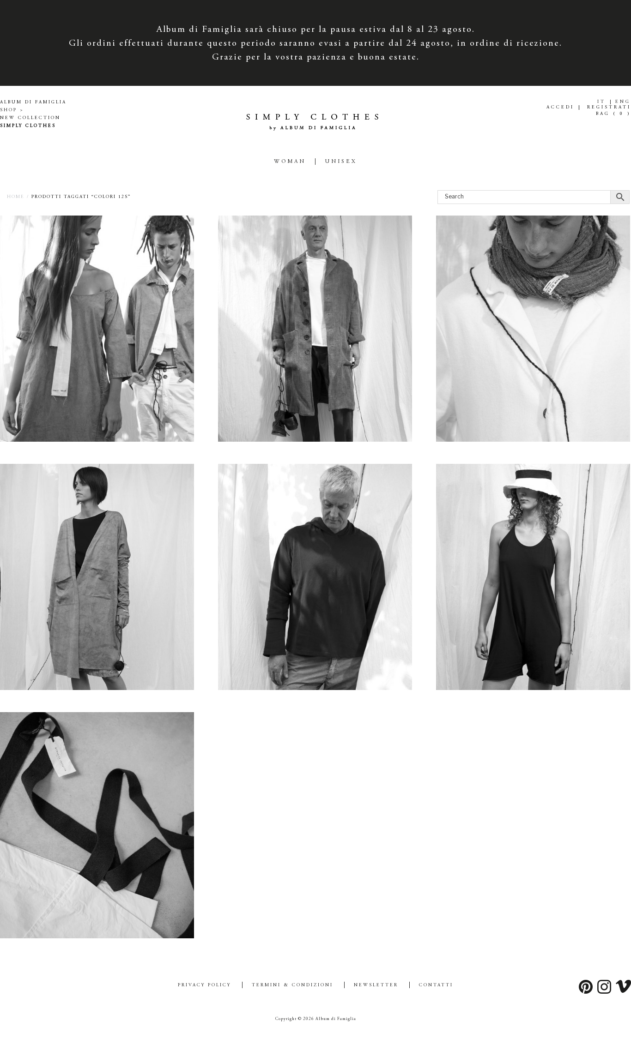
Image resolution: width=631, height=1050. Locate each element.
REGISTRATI (609, 107)
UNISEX (341, 161)
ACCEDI (560, 107)
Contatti (436, 985)
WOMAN (290, 161)
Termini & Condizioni (292, 985)
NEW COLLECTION (30, 118)
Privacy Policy (204, 985)
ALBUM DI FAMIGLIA (33, 102)
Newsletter (376, 985)
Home (15, 197)
